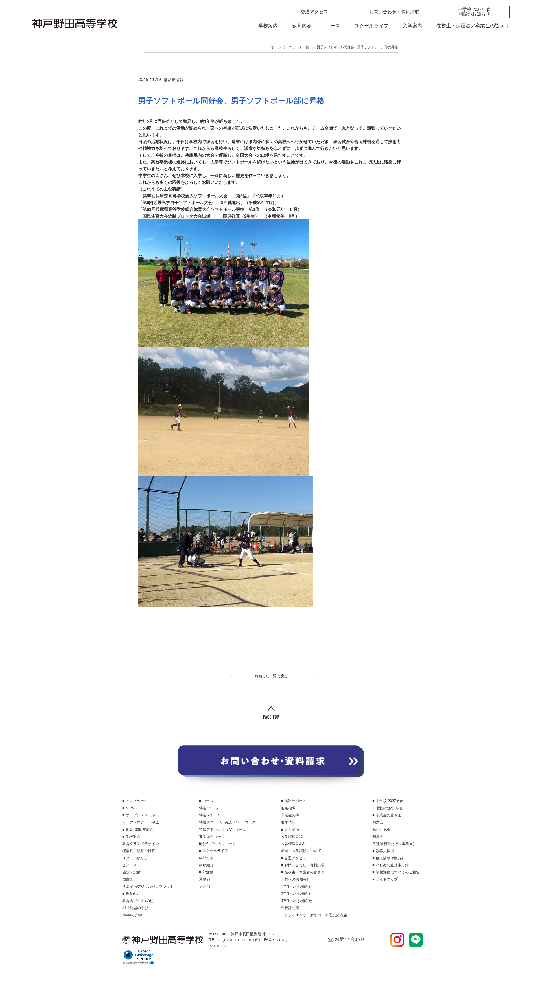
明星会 (377, 836)
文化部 (204, 886)
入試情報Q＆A (293, 843)
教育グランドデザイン (140, 843)
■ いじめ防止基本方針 (390, 865)
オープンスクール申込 (140, 822)
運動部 (204, 879)
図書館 (127, 879)
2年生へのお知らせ (296, 893)
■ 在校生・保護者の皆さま (303, 872)
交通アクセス (314, 11)
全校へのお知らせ (295, 879)
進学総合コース (212, 836)
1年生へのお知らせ (296, 886)
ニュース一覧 (299, 46)
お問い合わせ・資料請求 (394, 11)
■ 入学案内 (290, 829)
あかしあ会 (381, 829)
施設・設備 (131, 872)
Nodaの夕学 (132, 914)
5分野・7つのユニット (217, 843)
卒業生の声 (290, 815)
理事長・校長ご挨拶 (138, 850)
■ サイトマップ (385, 879)
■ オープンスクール (138, 815)
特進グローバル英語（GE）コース (227, 822)
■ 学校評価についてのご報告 (396, 872)
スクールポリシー (137, 857)
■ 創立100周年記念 (138, 829)
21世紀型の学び (135, 907)
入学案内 (412, 26)
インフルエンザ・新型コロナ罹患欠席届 (314, 914)
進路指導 (288, 808)
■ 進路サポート (293, 800)
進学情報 (288, 822)
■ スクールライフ (213, 850)
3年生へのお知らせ (296, 900)
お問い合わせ (350, 939)
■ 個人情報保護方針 (388, 857)
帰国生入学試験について (301, 850)
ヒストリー (131, 865)
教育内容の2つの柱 (138, 900)
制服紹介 (206, 865)
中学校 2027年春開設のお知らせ (474, 11)
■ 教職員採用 (383, 850)
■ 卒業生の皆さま (386, 815)
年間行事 (206, 857)
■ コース (206, 800)
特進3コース (209, 808)
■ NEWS (129, 808)
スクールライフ (372, 26)
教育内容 (301, 26)
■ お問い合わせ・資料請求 (303, 865)
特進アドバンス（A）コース (222, 829)
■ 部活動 (206, 872)
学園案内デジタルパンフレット (148, 886)
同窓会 (377, 822)
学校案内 (268, 26)
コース (332, 26)
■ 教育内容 (131, 893)
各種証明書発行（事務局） (394, 843)
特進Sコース (209, 815)
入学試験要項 (292, 836)
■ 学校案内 (131, 836)
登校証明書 (290, 907)
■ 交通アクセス (293, 857)
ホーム (276, 46)
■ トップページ (135, 800)
